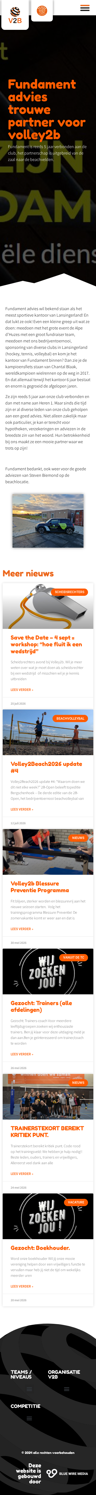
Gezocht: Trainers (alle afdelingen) (41, 1006)
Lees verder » (22, 690)
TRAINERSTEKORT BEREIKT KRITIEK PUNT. (47, 1131)
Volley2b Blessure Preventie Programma (40, 887)
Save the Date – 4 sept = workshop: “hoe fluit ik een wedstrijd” (46, 644)
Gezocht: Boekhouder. (40, 1248)
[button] (29, 1389)
